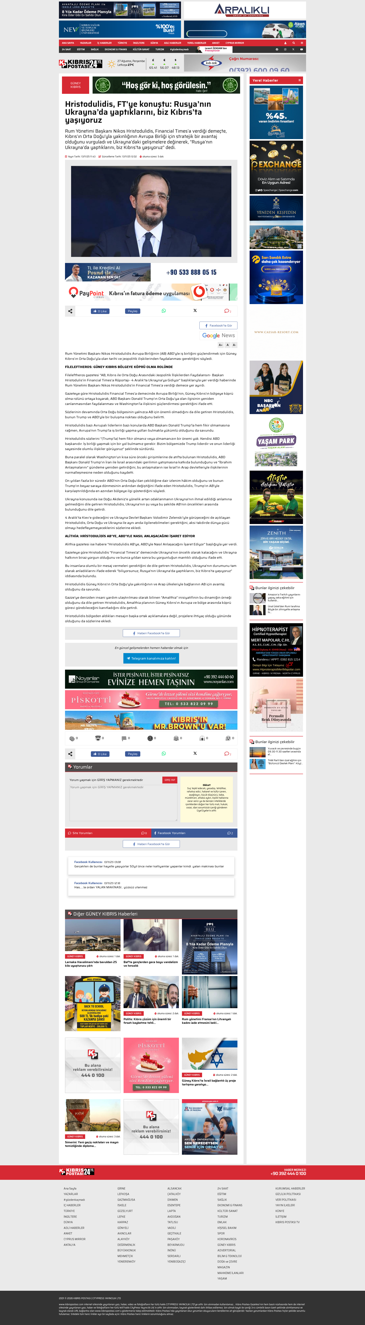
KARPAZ (122, 1222)
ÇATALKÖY (174, 1194)
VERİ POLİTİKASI (285, 1200)
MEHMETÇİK (125, 1256)
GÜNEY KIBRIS (76, 85)
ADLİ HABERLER (172, 43)
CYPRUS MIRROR (235, 43)
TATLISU (172, 1222)
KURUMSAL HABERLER (290, 1188)
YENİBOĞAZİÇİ (176, 1262)
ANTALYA (69, 1245)
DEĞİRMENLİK (126, 1245)
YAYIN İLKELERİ (285, 1205)
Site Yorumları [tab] (82, 833)
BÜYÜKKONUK (126, 1250)
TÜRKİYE (122, 43)
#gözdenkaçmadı (179, 49)
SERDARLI (174, 1256)
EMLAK (222, 1222)
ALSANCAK (174, 1188)
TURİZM (160, 49)
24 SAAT (66, 49)
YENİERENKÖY (126, 1262)
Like (102, 311)
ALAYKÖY (123, 1239)
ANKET (216, 43)
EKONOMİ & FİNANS (116, 49)
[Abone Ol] (218, 335)
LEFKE (121, 1217)
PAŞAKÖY (173, 1239)
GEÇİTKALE (174, 1233)
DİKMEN (172, 1200)
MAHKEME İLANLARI (230, 1273)
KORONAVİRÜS (226, 1239)
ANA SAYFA (68, 43)
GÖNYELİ (123, 1228)
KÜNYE (279, 1211)
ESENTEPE (173, 1205)
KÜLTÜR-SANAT (141, 49)
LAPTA (171, 1211)
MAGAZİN (223, 1267)
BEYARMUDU (175, 1245)
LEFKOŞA (123, 1194)
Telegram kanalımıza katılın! (153, 658)
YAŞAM (222, 1278)
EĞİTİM (81, 49)
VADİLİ (171, 1228)
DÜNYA (154, 43)
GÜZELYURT (125, 1211)
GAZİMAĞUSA (126, 1200)
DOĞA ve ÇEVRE (227, 1262)
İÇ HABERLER (104, 43)
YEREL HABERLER (196, 43)
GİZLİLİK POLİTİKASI (288, 1194)
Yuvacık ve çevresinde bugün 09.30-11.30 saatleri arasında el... (284, 751)
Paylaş (132, 311)
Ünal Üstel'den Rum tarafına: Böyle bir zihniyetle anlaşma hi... (284, 609)
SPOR (221, 1233)
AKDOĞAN (173, 1217)
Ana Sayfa (70, 1188)
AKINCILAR (124, 1233)
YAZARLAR (85, 43)
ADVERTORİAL (226, 1250)
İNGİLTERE (138, 43)
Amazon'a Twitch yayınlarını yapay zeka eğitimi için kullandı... (284, 597)
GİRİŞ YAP (170, 780)
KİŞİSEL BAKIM (226, 1228)
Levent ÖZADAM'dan (216, 49)
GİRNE (121, 1188)
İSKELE (121, 1205)
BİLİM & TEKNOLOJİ (229, 1256)
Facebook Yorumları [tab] (171, 833)
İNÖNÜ (171, 1250)
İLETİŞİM (280, 1217)
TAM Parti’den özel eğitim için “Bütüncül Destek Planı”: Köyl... (285, 761)
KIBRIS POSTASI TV (287, 1222)
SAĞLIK (95, 49)
